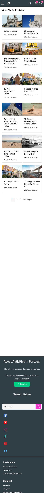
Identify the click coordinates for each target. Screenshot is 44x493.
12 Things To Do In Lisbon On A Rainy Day (32, 184)
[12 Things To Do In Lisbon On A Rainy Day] (32, 167)
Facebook (6, 485)
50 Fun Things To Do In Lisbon (31, 152)
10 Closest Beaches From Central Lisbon (30, 121)
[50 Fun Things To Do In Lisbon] (32, 137)
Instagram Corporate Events (12, 492)
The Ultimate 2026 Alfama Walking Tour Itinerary (11, 61)
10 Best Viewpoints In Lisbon (9, 91)
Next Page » (27, 200)
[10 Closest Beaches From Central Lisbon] (32, 104)
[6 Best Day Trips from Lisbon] (32, 74)
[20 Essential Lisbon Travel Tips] (32, 16)
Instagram (6, 489)
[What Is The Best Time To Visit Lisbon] (12, 137)
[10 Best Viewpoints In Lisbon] (12, 74)
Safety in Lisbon (10, 31)
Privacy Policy (7, 470)
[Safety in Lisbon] (12, 16)
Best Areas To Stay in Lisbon (30, 60)
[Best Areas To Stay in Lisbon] (32, 44)
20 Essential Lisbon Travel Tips (31, 32)
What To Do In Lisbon (10, 34)
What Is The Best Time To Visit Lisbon (11, 153)
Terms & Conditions (10, 467)
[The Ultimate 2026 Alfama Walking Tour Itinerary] (12, 44)
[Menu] (3, 3)
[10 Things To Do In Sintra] (12, 167)
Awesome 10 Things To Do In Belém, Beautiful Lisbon (10, 122)
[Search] (30, 3)
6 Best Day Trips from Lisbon (31, 90)
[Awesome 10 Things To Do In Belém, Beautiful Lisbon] (12, 104)
